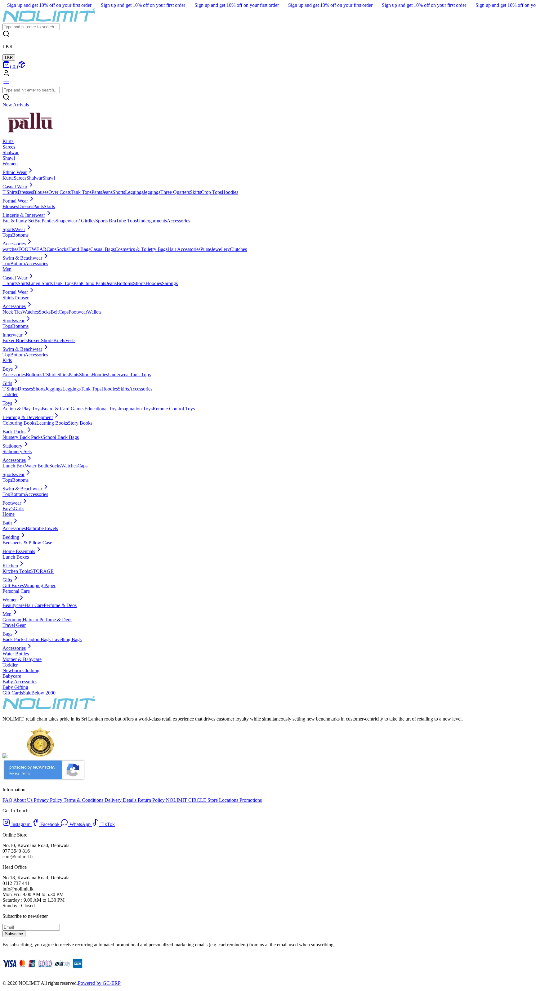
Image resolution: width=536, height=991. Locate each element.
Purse (205, 249)
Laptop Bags (38, 639)
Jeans (107, 192)
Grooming (12, 619)
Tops (7, 235)
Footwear (78, 312)
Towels (51, 528)
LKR (9, 57)
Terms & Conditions (84, 800)
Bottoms (20, 235)
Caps (51, 249)
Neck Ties (12, 312)
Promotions (250, 800)
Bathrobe (35, 528)
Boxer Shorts (40, 340)
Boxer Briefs (15, 340)
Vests (70, 340)
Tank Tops (81, 192)
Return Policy (152, 800)
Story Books (80, 423)
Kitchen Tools (16, 571)
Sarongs (170, 283)
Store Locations (223, 800)
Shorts (119, 192)
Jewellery (220, 249)
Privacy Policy (49, 800)
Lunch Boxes (15, 557)
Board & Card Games (63, 408)
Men (6, 269)
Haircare (31, 619)
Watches (30, 312)
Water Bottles (15, 653)
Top (6, 263)
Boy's (8, 508)
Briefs (59, 340)
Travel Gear (14, 625)
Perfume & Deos (60, 605)
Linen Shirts (41, 283)
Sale (27, 692)
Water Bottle (37, 465)
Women (10, 163)
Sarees (20, 178)
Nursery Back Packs (22, 437)
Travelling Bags (66, 639)
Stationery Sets (17, 451)
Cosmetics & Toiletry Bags (141, 249)
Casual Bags (102, 249)
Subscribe (14, 933)
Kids (7, 360)
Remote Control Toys (174, 408)
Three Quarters (175, 192)
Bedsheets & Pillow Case (27, 542)
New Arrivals (15, 104)
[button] (268, 73)
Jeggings (151, 192)
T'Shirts (10, 192)
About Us (23, 800)
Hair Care (34, 605)
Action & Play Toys (22, 408)
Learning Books (52, 423)
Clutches (238, 249)
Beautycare (13, 605)
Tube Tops (126, 220)
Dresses (25, 192)
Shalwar (34, 178)
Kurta (8, 178)
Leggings (134, 192)
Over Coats (59, 192)
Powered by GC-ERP (99, 983)
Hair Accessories (184, 249)
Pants (97, 192)
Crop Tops (211, 192)
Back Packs (13, 639)
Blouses (40, 192)
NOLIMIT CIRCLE (187, 800)
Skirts (195, 192)
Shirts (23, 283)
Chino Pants (94, 283)
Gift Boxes (13, 585)
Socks (62, 249)
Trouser (21, 297)
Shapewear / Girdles (75, 220)
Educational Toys (101, 408)
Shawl (48, 178)
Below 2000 (43, 692)
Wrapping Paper (40, 585)
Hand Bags (79, 249)
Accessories (178, 220)
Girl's (19, 508)
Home (8, 514)
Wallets (94, 312)
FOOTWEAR (32, 249)
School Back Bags (60, 437)
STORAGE (42, 571)
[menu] (6, 84)
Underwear (119, 374)
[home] (49, 20)
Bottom (17, 263)
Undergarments (152, 220)
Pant (78, 283)
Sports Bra (105, 220)
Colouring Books (19, 423)
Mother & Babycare (22, 659)
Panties (49, 220)
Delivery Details (121, 800)
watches (10, 249)
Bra (38, 220)
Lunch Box (13, 465)
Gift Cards (12, 692)
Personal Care (16, 591)
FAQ (7, 800)
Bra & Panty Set (18, 220)
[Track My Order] (21, 66)
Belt (55, 312)
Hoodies (230, 192)
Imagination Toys (135, 408)
